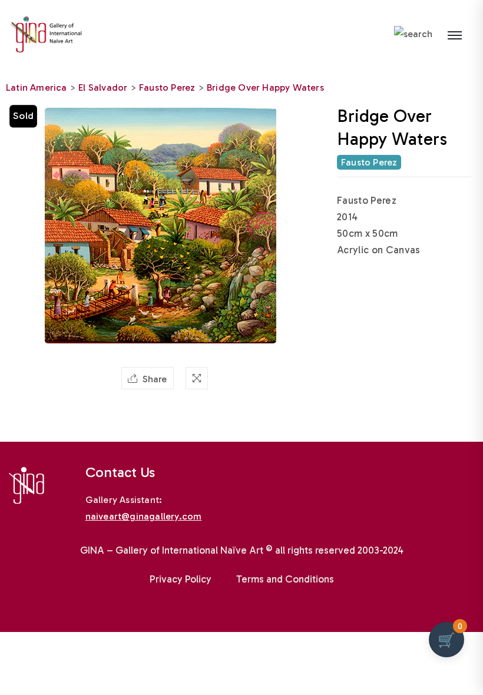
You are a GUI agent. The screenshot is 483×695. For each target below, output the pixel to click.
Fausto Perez (167, 87)
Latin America (36, 87)
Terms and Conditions (285, 579)
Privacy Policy (180, 579)
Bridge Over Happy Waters (265, 87)
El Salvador (102, 87)
